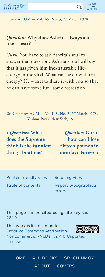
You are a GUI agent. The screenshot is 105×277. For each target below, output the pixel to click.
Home (11, 19)
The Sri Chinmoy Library (15, 11)
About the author (93, 6)
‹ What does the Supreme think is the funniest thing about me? (28, 142)
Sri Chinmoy (79, 258)
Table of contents (23, 185)
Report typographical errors (76, 188)
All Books (45, 258)
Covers (66, 265)
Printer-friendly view (26, 177)
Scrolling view (69, 177)
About (42, 265)
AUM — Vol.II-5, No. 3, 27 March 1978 (54, 19)
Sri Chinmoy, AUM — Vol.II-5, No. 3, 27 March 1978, (52, 113)
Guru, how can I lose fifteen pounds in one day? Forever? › (79, 145)
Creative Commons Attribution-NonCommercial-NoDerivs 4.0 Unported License (46, 236)
